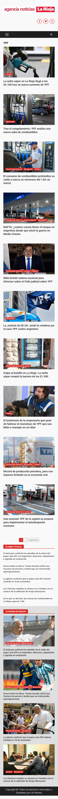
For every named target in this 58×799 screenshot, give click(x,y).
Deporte (9, 687)
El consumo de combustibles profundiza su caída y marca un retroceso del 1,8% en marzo (29, 157)
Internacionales (30, 220)
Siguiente (33, 540)
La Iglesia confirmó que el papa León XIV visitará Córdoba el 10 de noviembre (29, 718)
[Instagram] (52, 21)
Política (37, 169)
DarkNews (21, 792)
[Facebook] (39, 21)
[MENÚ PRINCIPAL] (7, 34)
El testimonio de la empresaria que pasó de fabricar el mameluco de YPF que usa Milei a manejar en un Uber (29, 401)
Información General (14, 169)
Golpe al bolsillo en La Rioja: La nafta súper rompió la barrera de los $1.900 (29, 353)
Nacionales (10, 122)
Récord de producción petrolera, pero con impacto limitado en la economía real (29, 452)
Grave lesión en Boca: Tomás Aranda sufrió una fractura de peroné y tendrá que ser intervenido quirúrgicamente (26, 569)
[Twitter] (45, 21)
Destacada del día (13, 731)
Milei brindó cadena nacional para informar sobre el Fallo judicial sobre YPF (29, 259)
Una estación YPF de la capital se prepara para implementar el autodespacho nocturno (29, 499)
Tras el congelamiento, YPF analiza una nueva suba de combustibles (29, 109)
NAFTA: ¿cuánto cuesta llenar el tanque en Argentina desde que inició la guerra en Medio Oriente (29, 208)
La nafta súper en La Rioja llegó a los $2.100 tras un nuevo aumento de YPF (29, 62)
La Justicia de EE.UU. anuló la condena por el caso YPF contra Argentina (29, 306)
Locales (9, 74)
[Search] (51, 34)
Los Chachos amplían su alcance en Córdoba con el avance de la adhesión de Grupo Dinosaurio (29, 759)
